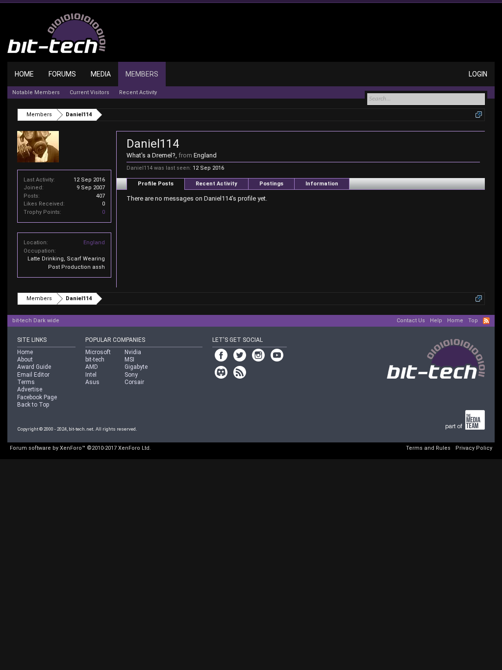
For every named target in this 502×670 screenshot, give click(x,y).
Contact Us (411, 320)
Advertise (29, 389)
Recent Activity (216, 183)
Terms (26, 382)
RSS (486, 320)
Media (101, 74)
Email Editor (33, 374)
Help (436, 320)
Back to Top (33, 404)
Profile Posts (156, 183)
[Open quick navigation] (479, 114)
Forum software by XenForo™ (80, 448)
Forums (62, 74)
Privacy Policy (473, 448)
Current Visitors (89, 92)
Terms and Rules (428, 448)
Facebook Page (37, 397)
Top (473, 320)
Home (24, 74)
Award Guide (34, 366)
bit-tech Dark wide (35, 320)
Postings (271, 183)
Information (321, 183)
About (25, 359)
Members (142, 74)
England (94, 242)
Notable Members (36, 92)
